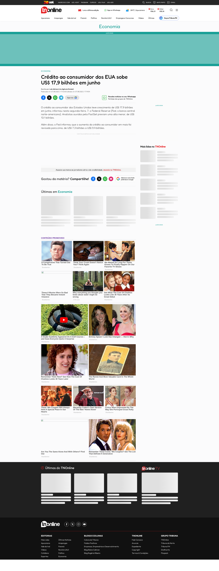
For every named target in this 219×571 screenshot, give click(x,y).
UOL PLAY (101, 2)
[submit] (171, 10)
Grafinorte (165, 550)
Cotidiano (45, 553)
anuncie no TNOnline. (112, 170)
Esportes (44, 556)
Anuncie (135, 543)
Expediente (136, 546)
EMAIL (173, 2)
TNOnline (165, 540)
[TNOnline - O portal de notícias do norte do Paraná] (51, 10)
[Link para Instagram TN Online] (78, 524)
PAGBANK (84, 2)
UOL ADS (110, 2)
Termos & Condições (140, 553)
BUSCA (148, 2)
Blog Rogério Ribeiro (92, 553)
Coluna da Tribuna (91, 540)
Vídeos (141, 18)
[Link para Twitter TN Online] (72, 524)
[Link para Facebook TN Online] (66, 524)
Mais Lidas (45, 540)
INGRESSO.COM (64, 2)
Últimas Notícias (64, 540)
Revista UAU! (106, 18)
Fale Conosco (137, 540)
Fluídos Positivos (90, 543)
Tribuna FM (165, 546)
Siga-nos (70, 98)
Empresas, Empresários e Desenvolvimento (101, 546)
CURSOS (93, 2)
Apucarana (45, 18)
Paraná (83, 18)
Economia (109, 26)
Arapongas (58, 18)
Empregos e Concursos (125, 18)
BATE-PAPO (161, 2)
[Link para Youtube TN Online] (84, 524)
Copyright (136, 550)
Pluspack (164, 553)
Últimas (151, 18)
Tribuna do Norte (168, 543)
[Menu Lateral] (177, 10)
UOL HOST (75, 2)
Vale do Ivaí (71, 18)
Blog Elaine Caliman (92, 550)
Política (94, 18)
